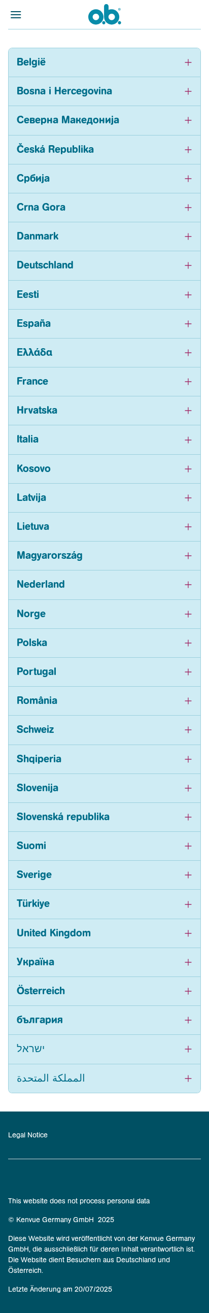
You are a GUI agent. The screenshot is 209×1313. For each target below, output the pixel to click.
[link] (104, 1135)
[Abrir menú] (32, 14)
